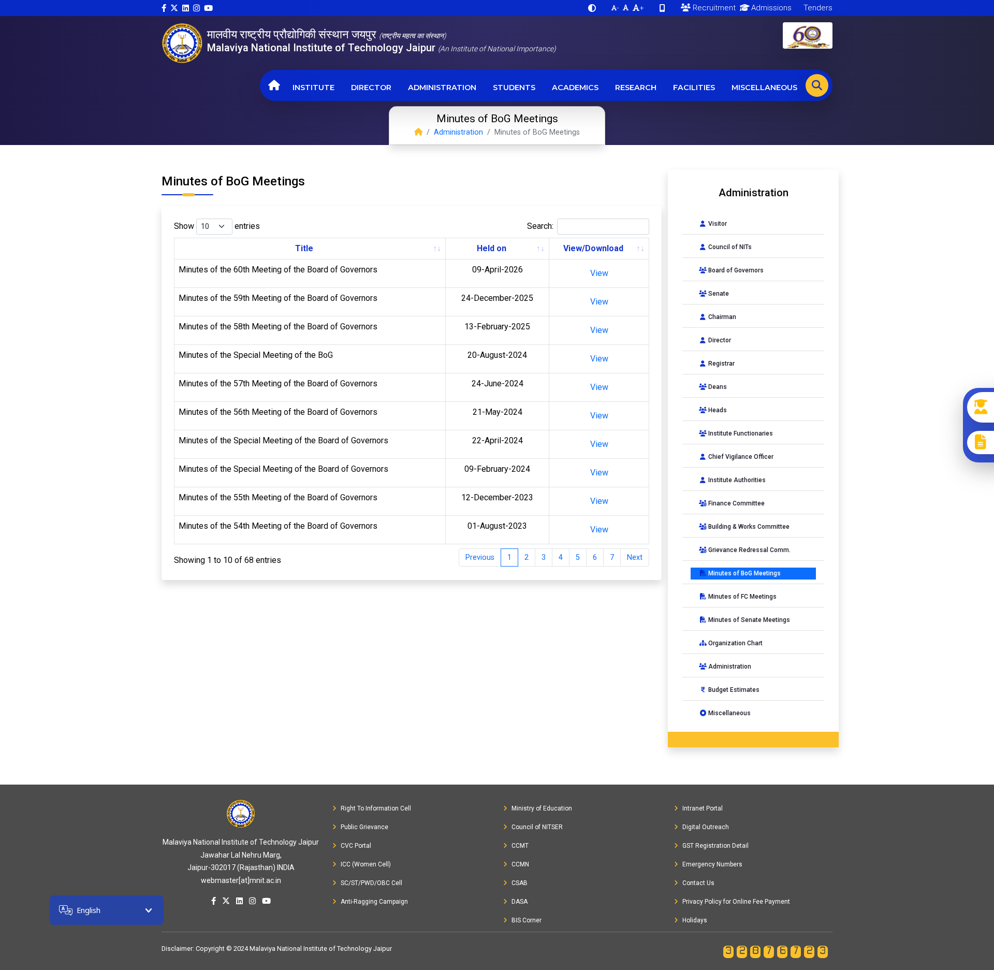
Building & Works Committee (748, 526)
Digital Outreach (705, 827)
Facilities (694, 87)
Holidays (694, 920)
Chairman (721, 317)
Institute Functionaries (740, 433)
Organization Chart (735, 643)
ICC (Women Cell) (366, 864)
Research (635, 87)
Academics (575, 87)
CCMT (520, 845)
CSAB (519, 883)
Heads (717, 410)
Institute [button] (313, 87)
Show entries (217, 226)
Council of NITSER (537, 827)
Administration (442, 87)
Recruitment (713, 7)
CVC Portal (356, 845)
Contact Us (698, 883)
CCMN (520, 864)
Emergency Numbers (712, 864)
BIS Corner (526, 920)
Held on (491, 248)
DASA (519, 901)
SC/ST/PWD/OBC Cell (371, 883)
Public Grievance (364, 827)
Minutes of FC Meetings (742, 596)
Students (514, 87)
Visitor (717, 223)
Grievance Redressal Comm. (749, 550)
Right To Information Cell (376, 808)
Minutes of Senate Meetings (748, 620)
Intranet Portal (702, 808)
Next (634, 557)
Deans (717, 386)
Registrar (721, 363)
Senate (718, 293)
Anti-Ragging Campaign (374, 901)
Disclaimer (177, 948)
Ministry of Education (541, 808)
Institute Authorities (736, 480)
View (599, 273)
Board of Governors (735, 270)
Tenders (816, 7)
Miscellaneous (764, 87)
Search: (540, 226)
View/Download (593, 248)
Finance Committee (736, 503)
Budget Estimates (733, 689)
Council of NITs (729, 247)
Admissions (770, 7)
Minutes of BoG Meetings (744, 573)
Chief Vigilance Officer (740, 456)
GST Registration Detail (715, 845)
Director (371, 87)
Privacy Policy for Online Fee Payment (736, 901)
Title (304, 248)
